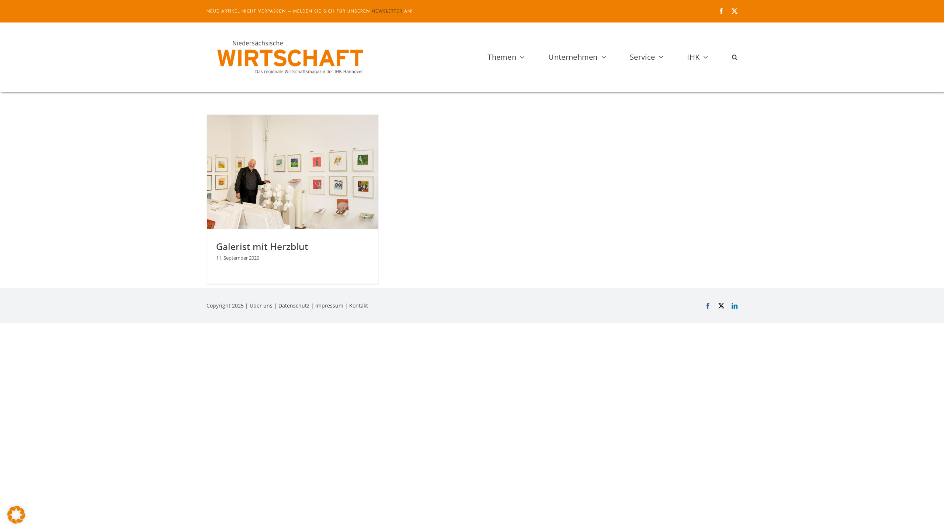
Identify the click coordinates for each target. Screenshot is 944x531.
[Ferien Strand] (289, 36)
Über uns (261, 305)
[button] (735, 57)
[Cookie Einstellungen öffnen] (16, 521)
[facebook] (721, 11)
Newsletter (387, 11)
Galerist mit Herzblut (262, 246)
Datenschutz (293, 305)
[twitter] (735, 11)
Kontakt (358, 305)
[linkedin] (735, 306)
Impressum (329, 305)
